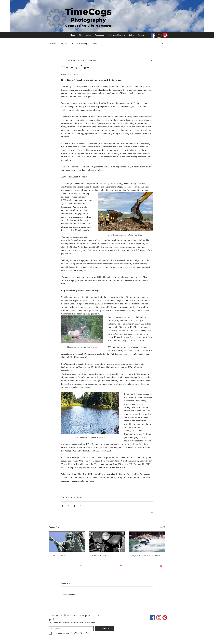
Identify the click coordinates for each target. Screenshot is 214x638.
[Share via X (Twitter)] (68, 505)
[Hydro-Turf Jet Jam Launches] (147, 542)
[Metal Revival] (107, 542)
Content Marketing (79, 44)
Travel (94, 44)
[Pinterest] (165, 35)
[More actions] (151, 60)
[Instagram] (159, 35)
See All (162, 527)
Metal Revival (99, 556)
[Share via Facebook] (62, 505)
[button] (162, 44)
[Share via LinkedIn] (74, 505)
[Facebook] (153, 35)
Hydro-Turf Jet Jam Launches (146, 556)
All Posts (52, 44)
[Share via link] (80, 505)
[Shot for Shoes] (67, 542)
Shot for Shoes (58, 556)
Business (64, 44)
